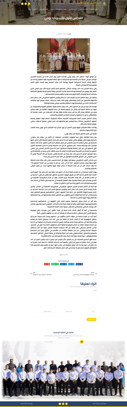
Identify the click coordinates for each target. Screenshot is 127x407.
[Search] (32, 4)
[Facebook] (29, 4)
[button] (79, 264)
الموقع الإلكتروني (47, 311)
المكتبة (51, 9)
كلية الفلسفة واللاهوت (61, 9)
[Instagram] (25, 4)
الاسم (93, 311)
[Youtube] (22, 4)
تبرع (30, 9)
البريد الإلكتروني (68, 311)
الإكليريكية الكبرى (73, 9)
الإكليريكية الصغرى (83, 9)
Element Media (24, 404)
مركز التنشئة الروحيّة (43, 9)
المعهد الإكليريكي (94, 9)
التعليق (95, 290)
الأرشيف (35, 9)
